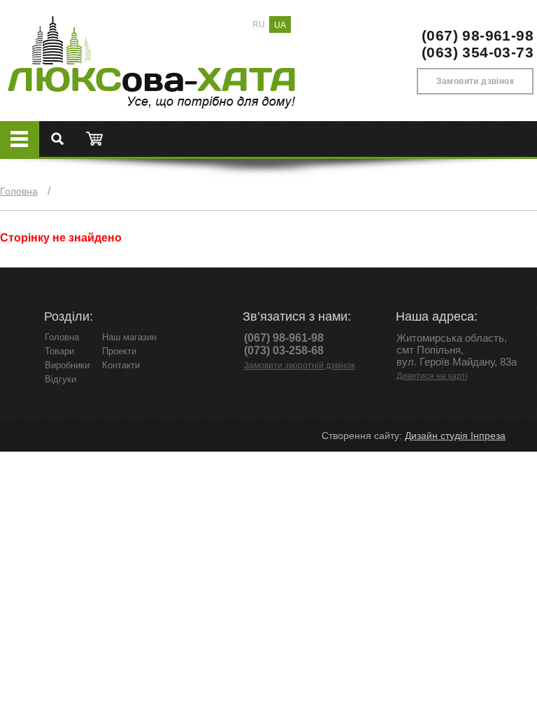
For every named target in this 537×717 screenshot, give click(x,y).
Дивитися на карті (432, 376)
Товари (59, 351)
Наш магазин (129, 337)
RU (258, 24)
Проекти (119, 351)
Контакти (121, 365)
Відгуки (60, 379)
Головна (19, 191)
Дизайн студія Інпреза (455, 435)
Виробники (67, 365)
